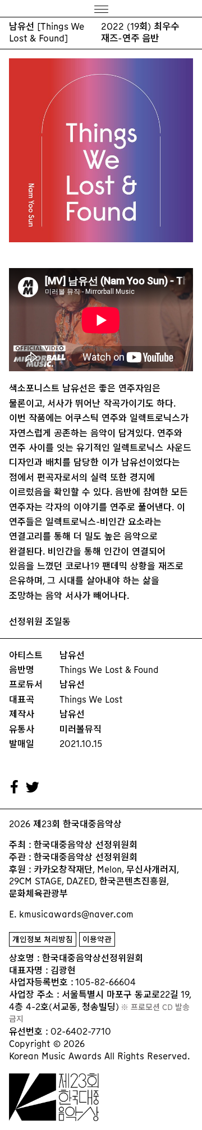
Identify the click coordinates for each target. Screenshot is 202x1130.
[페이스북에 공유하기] (14, 787)
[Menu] (101, 8)
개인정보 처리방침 (42, 939)
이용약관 (97, 939)
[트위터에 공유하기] (33, 787)
